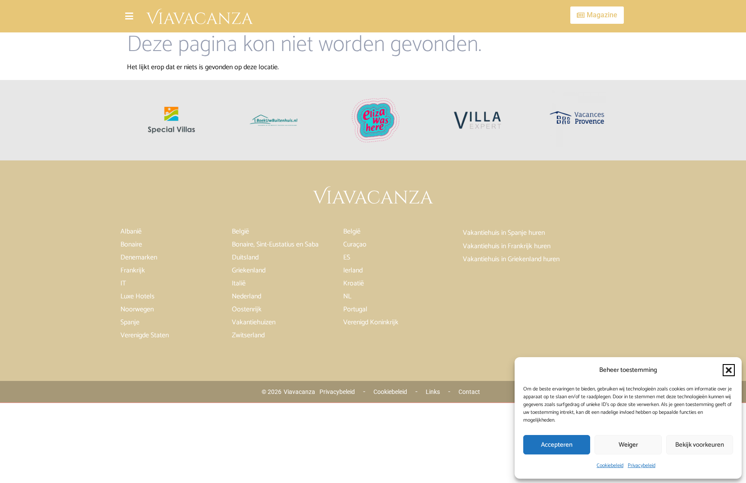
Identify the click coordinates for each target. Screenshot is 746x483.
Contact (469, 391)
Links (433, 391)
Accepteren (556, 444)
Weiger (628, 444)
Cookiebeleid (610, 465)
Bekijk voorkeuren (699, 444)
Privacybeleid (641, 465)
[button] (728, 370)
